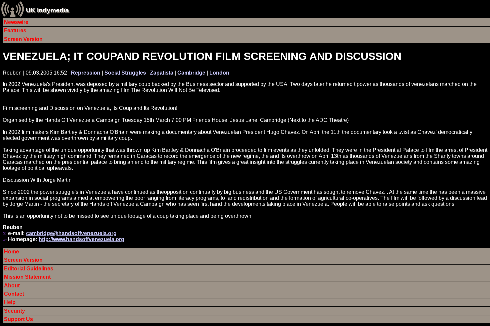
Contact (14, 294)
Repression (85, 73)
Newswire (16, 22)
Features (15, 30)
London (219, 73)
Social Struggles (125, 73)
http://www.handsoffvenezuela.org (81, 239)
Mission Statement (27, 277)
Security (14, 311)
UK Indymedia (47, 10)
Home (11, 251)
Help (10, 302)
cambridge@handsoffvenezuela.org (71, 233)
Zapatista (161, 73)
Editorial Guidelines (28, 268)
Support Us (18, 319)
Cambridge (191, 73)
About (12, 285)
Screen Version (23, 39)
